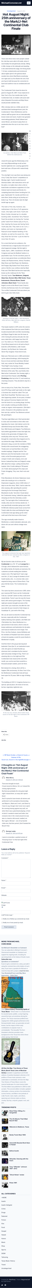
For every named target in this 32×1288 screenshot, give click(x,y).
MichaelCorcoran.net (11, 3)
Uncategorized (11, 11)
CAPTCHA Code (6, 915)
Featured (4, 1216)
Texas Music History (8, 1261)
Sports (3, 1250)
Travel (3, 1264)
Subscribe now (6, 959)
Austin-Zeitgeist (6, 1205)
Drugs (3, 1212)
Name (3, 880)
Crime (3, 1209)
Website (4, 895)
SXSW (3, 1253)
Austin (3, 1201)
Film (2, 1224)
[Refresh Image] (16, 907)
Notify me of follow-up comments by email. (16, 919)
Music (3, 1242)
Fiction (3, 1220)
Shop (3, 1246)
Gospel (3, 1231)
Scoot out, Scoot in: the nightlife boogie (16, 760)
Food (3, 1227)
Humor (3, 1238)
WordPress (12, 1279)
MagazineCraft (25, 1279)
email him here (24, 971)
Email (3, 888)
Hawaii (3, 1235)
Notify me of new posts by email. (13, 922)
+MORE (3, 1197)
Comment (4, 858)
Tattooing (4, 1257)
